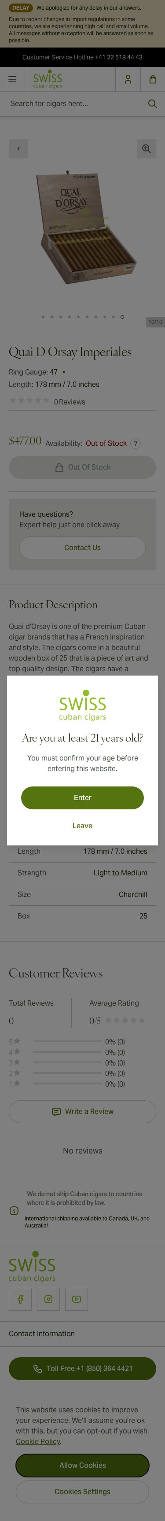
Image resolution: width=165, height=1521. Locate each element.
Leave (82, 825)
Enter (83, 797)
